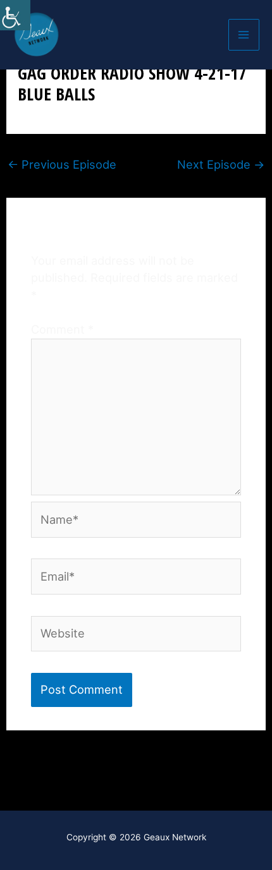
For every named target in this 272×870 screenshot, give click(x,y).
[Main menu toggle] (243, 34)
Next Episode (220, 164)
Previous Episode (62, 164)
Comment (62, 329)
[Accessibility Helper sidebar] (15, 15)
